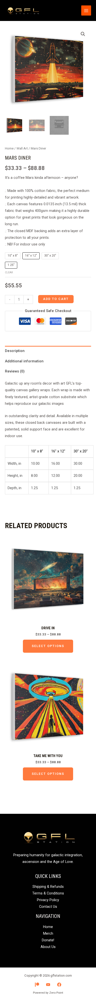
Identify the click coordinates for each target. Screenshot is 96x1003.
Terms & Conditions (48, 893)
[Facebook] (59, 985)
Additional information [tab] (24, 361)
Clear (9, 272)
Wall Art (22, 148)
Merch (48, 933)
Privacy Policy (48, 900)
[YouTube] (48, 985)
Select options (48, 646)
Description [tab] (15, 351)
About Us (48, 947)
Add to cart (56, 299)
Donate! (48, 940)
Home (9, 148)
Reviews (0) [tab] (15, 371)
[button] (83, 34)
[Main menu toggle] (86, 10)
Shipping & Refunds (48, 886)
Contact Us (48, 906)
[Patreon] (37, 985)
